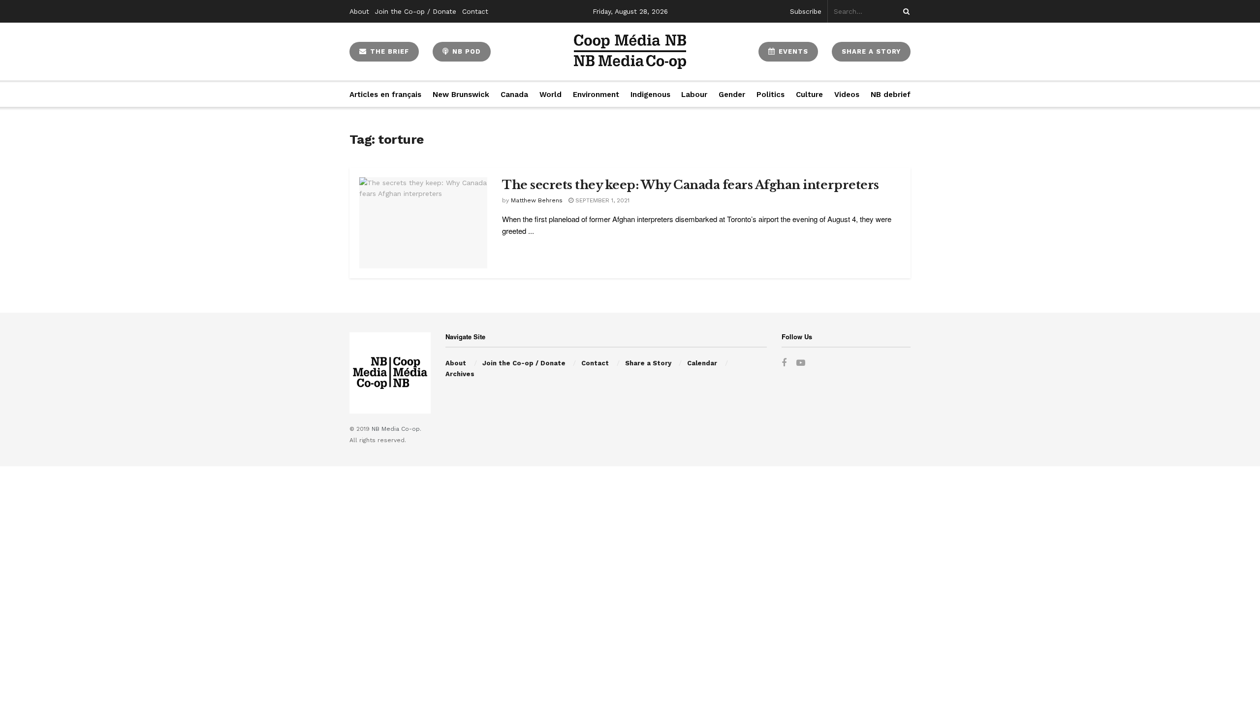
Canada (514, 94)
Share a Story (648, 363)
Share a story (871, 51)
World (550, 94)
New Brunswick (461, 94)
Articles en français (385, 94)
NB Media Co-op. (396, 428)
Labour (694, 94)
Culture (809, 94)
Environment (596, 94)
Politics (770, 94)
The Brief (388, 51)
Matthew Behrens (537, 200)
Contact (475, 11)
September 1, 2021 (601, 200)
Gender (732, 94)
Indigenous (650, 94)
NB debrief (891, 94)
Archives (459, 374)
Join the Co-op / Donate (415, 11)
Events (792, 51)
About (359, 11)
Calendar (702, 363)
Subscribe (805, 11)
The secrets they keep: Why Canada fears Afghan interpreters (690, 185)
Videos (846, 94)
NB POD (465, 51)
